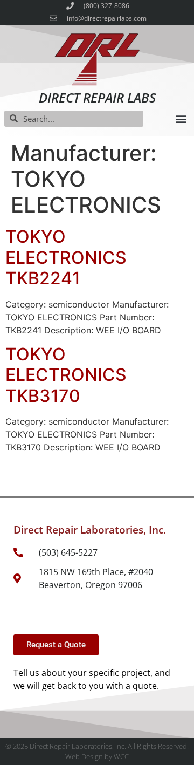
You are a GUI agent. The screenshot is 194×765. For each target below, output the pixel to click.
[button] (181, 118)
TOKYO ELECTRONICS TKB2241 (66, 257)
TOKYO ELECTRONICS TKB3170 (66, 375)
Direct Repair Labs (97, 97)
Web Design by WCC (97, 756)
